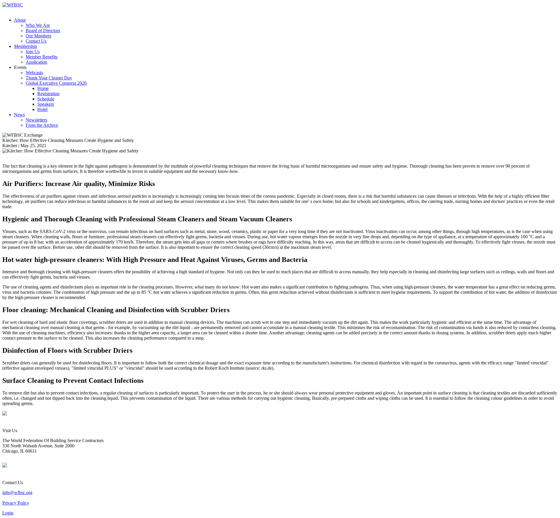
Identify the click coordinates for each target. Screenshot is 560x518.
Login (7, 512)
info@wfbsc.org (17, 492)
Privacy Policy (15, 502)
